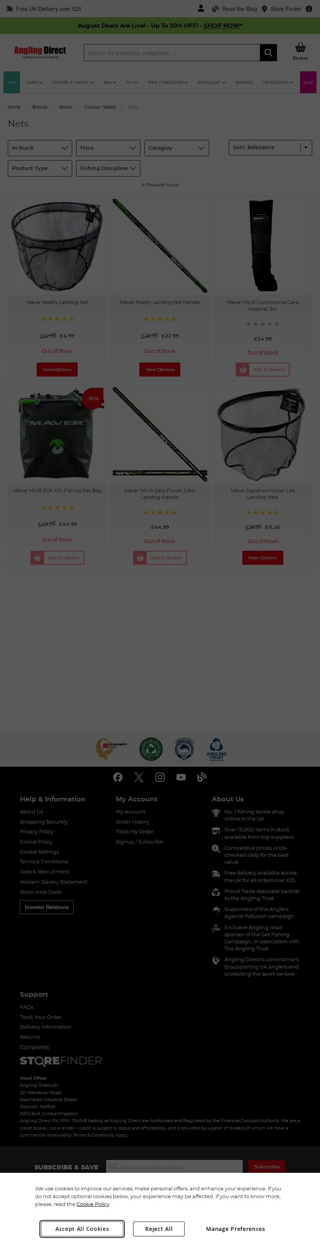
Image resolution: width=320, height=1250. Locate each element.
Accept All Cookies (82, 1228)
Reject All (158, 1228)
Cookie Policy (92, 1204)
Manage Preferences (235, 1228)
